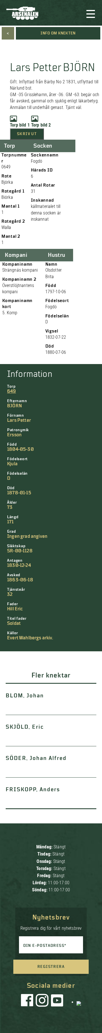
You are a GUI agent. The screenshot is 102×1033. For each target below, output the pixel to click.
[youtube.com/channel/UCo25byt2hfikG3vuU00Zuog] (57, 1001)
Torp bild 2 (41, 125)
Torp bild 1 (20, 125)
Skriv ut (27, 134)
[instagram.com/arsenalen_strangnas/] (42, 1001)
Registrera (51, 966)
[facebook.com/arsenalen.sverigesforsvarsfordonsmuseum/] (28, 1001)
